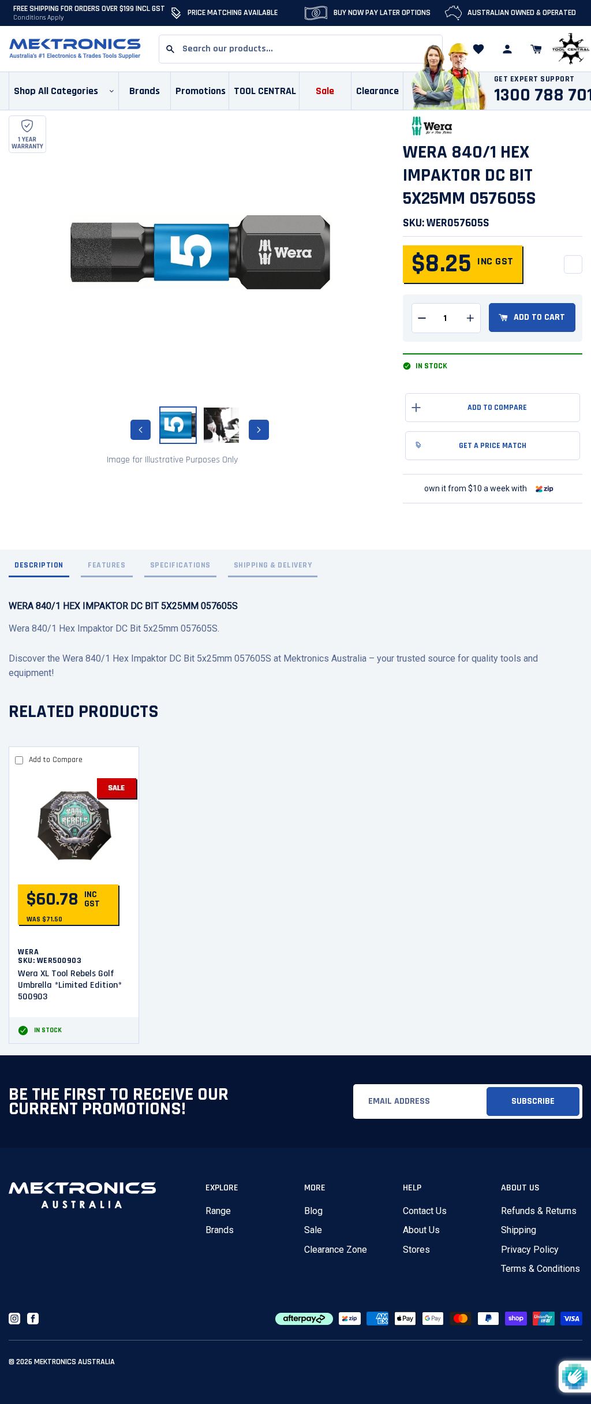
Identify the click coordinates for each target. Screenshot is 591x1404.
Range (218, 1210)
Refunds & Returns (539, 1210)
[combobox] (301, 49)
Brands (219, 1229)
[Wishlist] (478, 49)
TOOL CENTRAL (265, 91)
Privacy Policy (530, 1249)
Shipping (518, 1229)
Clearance (377, 91)
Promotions (200, 91)
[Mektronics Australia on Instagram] (14, 1318)
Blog (313, 1210)
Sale (313, 1229)
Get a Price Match (492, 445)
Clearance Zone (335, 1249)
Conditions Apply (38, 17)
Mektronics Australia (74, 1362)
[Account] (507, 49)
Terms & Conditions (540, 1268)
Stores (416, 1249)
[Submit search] (170, 49)
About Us (421, 1229)
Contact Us (425, 1210)
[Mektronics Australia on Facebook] (33, 1318)
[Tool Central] (571, 49)
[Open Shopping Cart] (536, 49)
